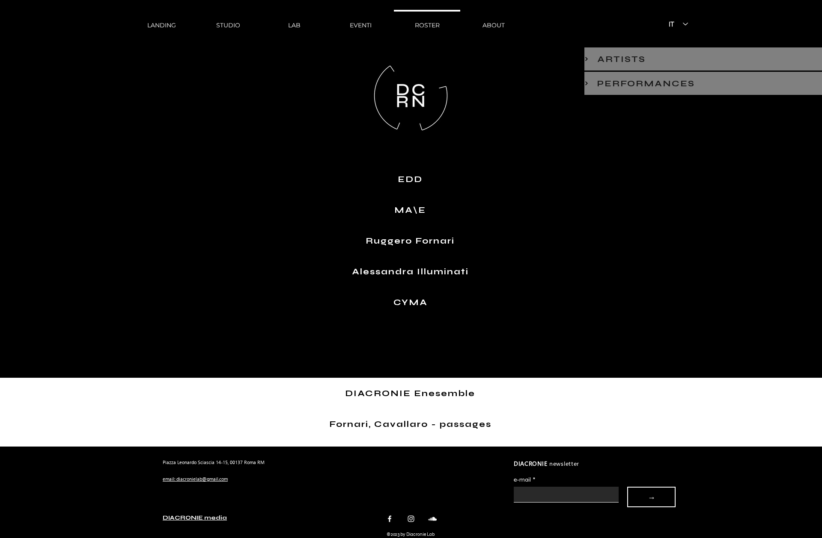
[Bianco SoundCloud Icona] (432, 518)
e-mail (524, 479)
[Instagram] (411, 518)
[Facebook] (389, 518)
